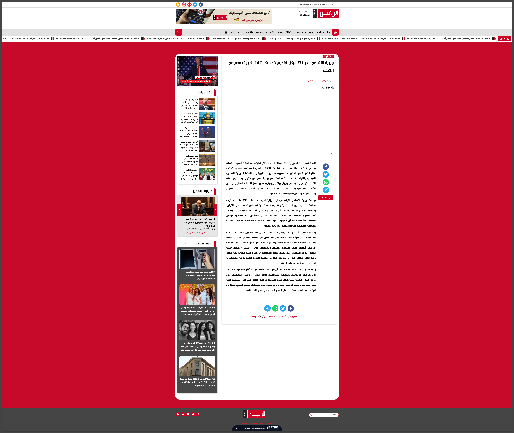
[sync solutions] (272, 428)
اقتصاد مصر (301, 32)
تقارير (311, 32)
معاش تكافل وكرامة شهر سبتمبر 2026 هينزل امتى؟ (315, 38)
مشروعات (255, 316)
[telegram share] (326, 190)
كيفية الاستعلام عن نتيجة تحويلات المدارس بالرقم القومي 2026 (199, 38)
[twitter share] (326, 174)
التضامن (282, 316)
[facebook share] (326, 166)
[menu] (226, 32)
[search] (178, 32)
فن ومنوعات (261, 32)
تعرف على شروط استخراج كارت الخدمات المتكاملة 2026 (259, 38)
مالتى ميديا (248, 32)
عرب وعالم (235, 32)
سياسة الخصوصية (257, 423)
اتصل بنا (245, 423)
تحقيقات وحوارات (286, 32)
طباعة (325, 197)
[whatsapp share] (326, 182)
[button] (204, 233)
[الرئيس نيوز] (325, 14)
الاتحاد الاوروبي (295, 316)
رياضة (272, 32)
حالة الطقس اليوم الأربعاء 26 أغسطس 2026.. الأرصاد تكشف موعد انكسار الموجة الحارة (385, 38)
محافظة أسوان (269, 316)
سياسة (320, 32)
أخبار (328, 32)
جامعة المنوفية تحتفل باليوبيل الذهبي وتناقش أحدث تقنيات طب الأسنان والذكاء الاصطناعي (121, 38)
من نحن (269, 423)
